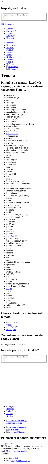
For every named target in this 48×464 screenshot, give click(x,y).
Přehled (9, 50)
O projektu (10, 406)
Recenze (10, 43)
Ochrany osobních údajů (16, 451)
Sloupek (9, 62)
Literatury (10, 36)
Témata (9, 29)
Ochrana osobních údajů (16, 420)
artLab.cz (17, 458)
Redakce (10, 409)
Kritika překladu (13, 57)
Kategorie (10, 38)
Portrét (9, 55)
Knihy (9, 33)
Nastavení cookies (14, 423)
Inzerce (9, 413)
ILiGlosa (10, 64)
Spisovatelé (11, 31)
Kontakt (9, 416)
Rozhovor (10, 45)
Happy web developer (20, 460)
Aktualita (10, 47)
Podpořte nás (11, 411)
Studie (9, 52)
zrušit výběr (11, 329)
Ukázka (9, 59)
